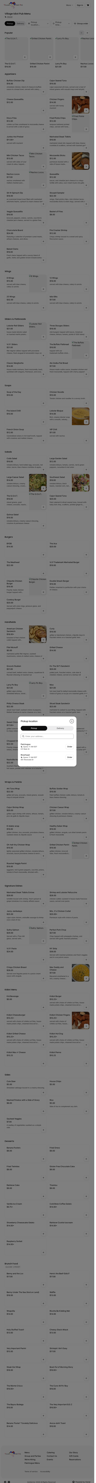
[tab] (34, 728)
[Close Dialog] (72, 721)
